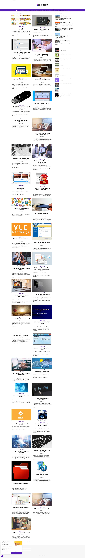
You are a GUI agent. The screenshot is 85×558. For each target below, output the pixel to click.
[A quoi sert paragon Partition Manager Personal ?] (42, 415)
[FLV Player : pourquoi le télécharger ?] (21, 523)
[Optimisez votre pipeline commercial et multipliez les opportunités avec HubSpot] (57, 41)
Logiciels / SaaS (31, 10)
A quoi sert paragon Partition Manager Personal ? (42, 424)
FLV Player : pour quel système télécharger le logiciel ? (42, 55)
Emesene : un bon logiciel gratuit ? (21, 507)
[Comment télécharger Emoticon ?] (21, 20)
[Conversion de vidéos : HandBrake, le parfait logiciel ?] (21, 44)
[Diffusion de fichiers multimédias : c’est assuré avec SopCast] (42, 124)
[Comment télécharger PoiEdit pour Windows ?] (42, 312)
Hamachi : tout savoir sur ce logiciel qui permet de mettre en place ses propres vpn (66, 95)
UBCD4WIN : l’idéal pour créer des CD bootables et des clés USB (21, 107)
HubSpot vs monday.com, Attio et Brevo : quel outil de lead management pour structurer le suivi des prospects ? (64, 35)
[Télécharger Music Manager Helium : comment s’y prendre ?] (21, 150)
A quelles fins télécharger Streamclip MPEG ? (21, 269)
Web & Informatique (63, 10)
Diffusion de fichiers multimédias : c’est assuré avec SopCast (42, 134)
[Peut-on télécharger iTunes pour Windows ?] (42, 441)
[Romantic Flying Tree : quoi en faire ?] (21, 310)
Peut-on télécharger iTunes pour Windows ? (42, 451)
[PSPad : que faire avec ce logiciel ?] (42, 499)
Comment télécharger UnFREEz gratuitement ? (21, 295)
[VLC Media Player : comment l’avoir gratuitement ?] (21, 229)
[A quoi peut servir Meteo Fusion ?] (42, 363)
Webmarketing (24, 10)
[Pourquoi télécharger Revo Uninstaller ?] (42, 466)
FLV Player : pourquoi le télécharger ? (21, 533)
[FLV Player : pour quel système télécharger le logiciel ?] (42, 45)
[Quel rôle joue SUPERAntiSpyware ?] (42, 96)
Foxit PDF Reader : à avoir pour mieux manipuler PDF (21, 374)
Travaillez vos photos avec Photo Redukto (21, 395)
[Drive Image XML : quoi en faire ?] (42, 285)
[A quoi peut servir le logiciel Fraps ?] (42, 339)
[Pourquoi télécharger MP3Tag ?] (21, 414)
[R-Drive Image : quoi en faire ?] (42, 204)
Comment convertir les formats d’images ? (21, 209)
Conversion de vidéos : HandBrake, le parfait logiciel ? (21, 53)
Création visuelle (55, 10)
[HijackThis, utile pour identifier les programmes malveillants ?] (42, 179)
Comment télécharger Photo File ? (21, 483)
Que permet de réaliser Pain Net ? (42, 29)
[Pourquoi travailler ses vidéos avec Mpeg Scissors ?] (21, 178)
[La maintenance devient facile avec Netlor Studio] (42, 70)
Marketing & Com (44, 10)
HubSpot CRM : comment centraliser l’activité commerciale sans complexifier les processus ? (66, 24)
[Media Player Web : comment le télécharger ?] (21, 442)
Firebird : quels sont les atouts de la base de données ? (42, 161)
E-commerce (37, 10)
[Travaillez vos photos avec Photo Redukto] (21, 387)
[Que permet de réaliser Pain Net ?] (42, 20)
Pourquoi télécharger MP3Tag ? (21, 423)
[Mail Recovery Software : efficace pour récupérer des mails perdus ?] (42, 258)
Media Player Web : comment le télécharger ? (21, 452)
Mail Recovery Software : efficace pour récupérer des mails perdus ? (42, 268)
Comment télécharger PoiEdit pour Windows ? (42, 322)
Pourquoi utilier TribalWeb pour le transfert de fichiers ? (42, 243)
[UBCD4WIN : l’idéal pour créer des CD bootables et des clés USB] (21, 97)
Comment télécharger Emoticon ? (21, 28)
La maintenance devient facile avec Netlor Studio (42, 80)
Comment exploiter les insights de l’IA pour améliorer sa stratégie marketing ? (66, 29)
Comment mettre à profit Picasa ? (21, 335)
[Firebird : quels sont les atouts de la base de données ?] (42, 151)
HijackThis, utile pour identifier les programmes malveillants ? (42, 188)
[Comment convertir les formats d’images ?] (21, 202)
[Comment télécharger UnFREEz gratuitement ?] (21, 285)
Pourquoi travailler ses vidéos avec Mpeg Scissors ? (21, 187)
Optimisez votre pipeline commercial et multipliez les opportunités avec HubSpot (65, 42)
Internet (19, 10)
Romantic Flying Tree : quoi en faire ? (21, 319)
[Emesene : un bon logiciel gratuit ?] (21, 499)
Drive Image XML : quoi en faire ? (42, 294)
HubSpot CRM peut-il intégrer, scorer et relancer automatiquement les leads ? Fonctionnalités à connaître (63, 17)
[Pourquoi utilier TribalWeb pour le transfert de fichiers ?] (42, 231)
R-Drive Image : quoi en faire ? (42, 213)
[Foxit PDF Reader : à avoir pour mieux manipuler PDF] (21, 364)
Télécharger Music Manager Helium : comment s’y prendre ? (21, 159)
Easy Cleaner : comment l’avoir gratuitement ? (21, 121)
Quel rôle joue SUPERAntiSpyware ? (42, 103)
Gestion (49, 10)
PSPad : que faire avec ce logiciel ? (42, 509)
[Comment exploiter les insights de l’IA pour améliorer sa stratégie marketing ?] (57, 29)
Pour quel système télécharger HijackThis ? (42, 399)
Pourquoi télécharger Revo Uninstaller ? (42, 475)
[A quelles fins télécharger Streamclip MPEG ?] (21, 259)
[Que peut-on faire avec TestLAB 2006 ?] (21, 70)
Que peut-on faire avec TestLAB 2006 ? (21, 80)
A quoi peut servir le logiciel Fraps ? (42, 348)
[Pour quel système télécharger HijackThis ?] (42, 389)
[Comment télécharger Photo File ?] (21, 471)
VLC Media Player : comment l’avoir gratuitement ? (21, 239)
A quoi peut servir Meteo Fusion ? (42, 371)
